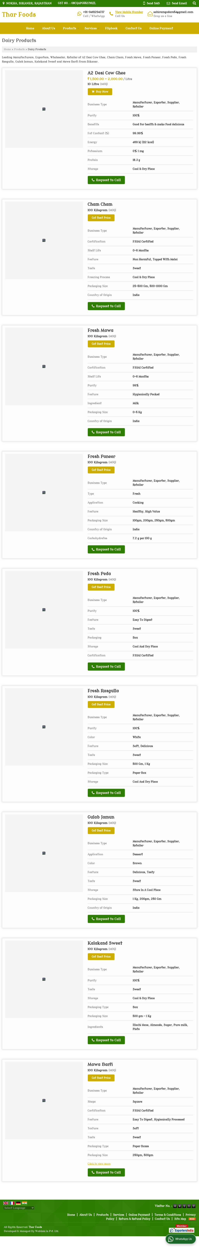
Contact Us (133, 28)
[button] (129, 12)
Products (69, 28)
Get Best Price (101, 217)
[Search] (193, 3)
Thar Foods (19, 15)
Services (91, 28)
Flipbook (111, 28)
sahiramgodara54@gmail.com (173, 12)
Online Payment (161, 28)
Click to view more (99, 1163)
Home (30, 28)
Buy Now (101, 91)
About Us (48, 28)
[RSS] (192, 1218)
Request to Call (108, 180)
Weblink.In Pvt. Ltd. (47, 1231)
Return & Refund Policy (134, 1218)
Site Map (180, 1218)
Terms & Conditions (167, 1214)
